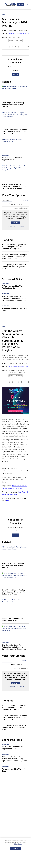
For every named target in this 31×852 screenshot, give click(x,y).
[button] (3, 4)
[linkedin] (12, 47)
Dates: (4, 30)
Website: (4, 33)
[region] (15, 204)
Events (4, 326)
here (8, 497)
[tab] (7, 200)
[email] (21, 47)
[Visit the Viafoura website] (24, 208)
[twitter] (15, 47)
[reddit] (18, 47)
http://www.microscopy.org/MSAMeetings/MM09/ (19, 33)
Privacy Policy (18, 844)
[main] (15, 845)
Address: (4, 37)
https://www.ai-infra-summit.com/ (19, 366)
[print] (28, 47)
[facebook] (9, 47)
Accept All (15, 848)
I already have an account (15, 226)
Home (3, 14)
